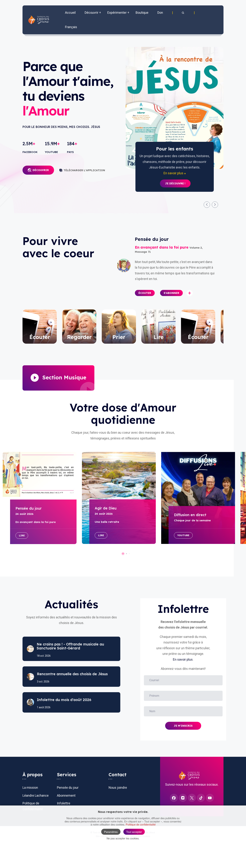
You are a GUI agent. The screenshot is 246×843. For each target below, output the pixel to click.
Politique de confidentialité (141, 824)
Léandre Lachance (36, 795)
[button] (183, 12)
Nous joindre (118, 787)
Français (71, 27)
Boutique (142, 12)
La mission (30, 787)
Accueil (70, 12)
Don (160, 12)
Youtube (183, 535)
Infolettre (63, 803)
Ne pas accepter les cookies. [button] (123, 838)
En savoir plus (183, 659)
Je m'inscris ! (175, 177)
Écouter (144, 293)
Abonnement (66, 795)
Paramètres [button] (111, 832)
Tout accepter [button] (134, 832)
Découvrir (41, 170)
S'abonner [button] (171, 293)
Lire (22, 535)
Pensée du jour (68, 787)
